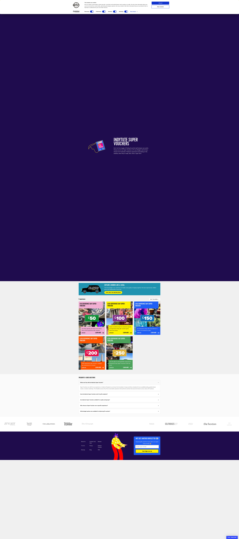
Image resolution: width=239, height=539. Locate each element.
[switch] (104, 12)
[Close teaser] (227, 536)
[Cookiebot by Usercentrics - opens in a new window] (76, 12)
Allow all (160, 3)
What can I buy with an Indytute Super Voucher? (91, 382)
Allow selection (160, 6)
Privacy (91, 445)
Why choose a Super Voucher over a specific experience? (94, 405)
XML (99, 449)
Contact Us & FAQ (93, 442)
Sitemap (83, 449)
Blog (91, 449)
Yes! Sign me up (147, 451)
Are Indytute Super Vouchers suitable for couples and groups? (95, 399)
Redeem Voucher (100, 446)
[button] (232, 537)
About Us (83, 441)
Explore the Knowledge (113, 292)
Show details (133, 11)
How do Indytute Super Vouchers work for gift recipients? (94, 394)
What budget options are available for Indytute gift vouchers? (95, 411)
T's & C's (83, 445)
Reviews (99, 441)
